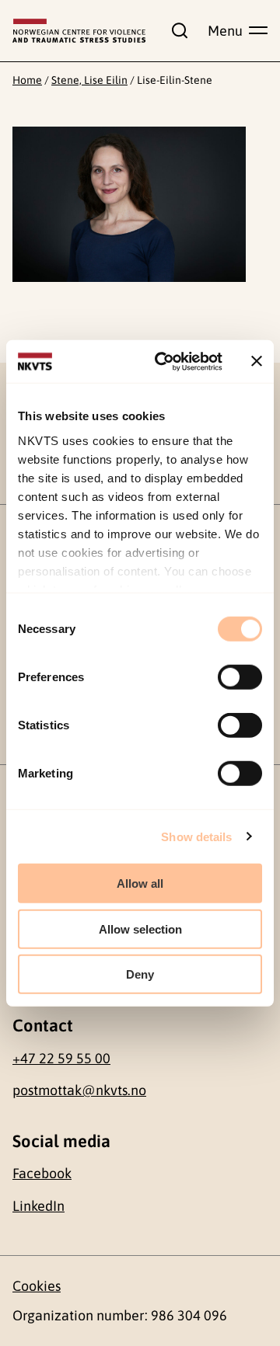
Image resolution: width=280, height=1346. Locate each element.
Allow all (140, 883)
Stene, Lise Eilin (89, 80)
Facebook (42, 1173)
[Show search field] (176, 30)
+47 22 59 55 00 (61, 1058)
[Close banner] (256, 361)
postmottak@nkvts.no (79, 1090)
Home (27, 80)
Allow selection (140, 928)
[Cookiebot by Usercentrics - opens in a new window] (164, 361)
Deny (140, 974)
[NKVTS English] (78, 31)
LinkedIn (38, 1206)
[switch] (240, 677)
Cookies (36, 1286)
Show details (196, 836)
